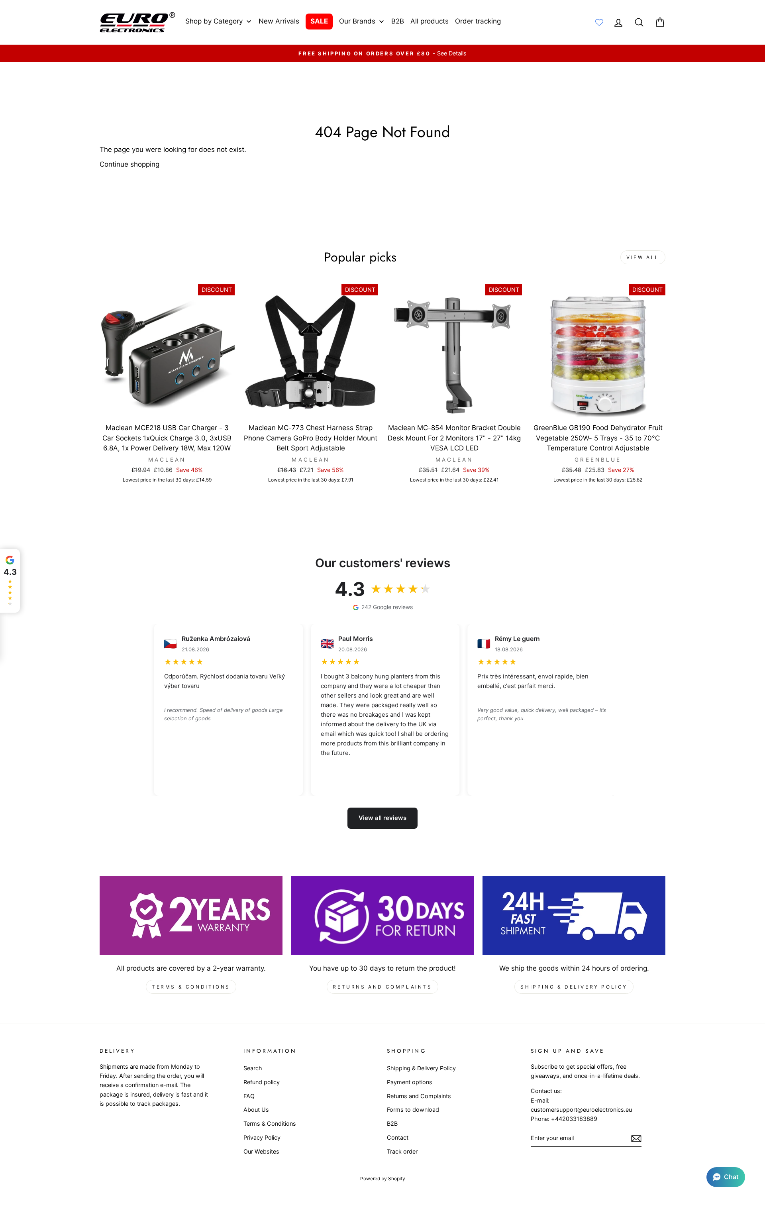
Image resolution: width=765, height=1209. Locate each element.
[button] (725, 1177)
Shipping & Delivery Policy (574, 987)
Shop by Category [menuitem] (214, 21)
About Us (256, 1109)
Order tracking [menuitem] (478, 21)
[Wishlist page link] (599, 22)
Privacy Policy (261, 1137)
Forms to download (413, 1109)
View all (642, 257)
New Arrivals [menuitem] (279, 21)
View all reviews (382, 818)
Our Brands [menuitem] (357, 21)
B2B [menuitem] (397, 21)
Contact (397, 1137)
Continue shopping (129, 164)
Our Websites (261, 1151)
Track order (402, 1151)
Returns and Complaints (382, 987)
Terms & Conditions (191, 987)
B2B (392, 1123)
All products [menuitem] (429, 21)
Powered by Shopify (382, 1178)
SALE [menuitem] (319, 21)
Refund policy (261, 1082)
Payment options (409, 1082)
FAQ (249, 1096)
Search (252, 1068)
